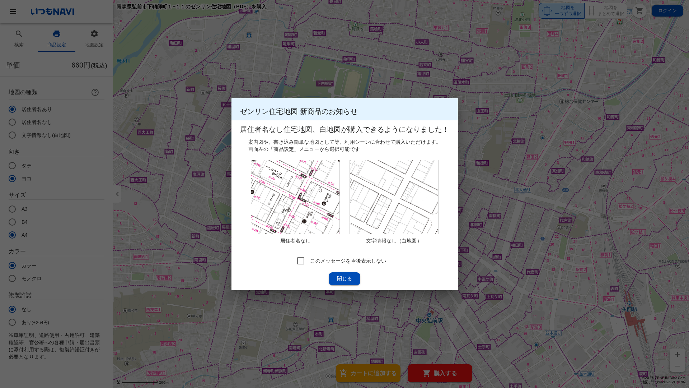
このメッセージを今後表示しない (348, 260)
